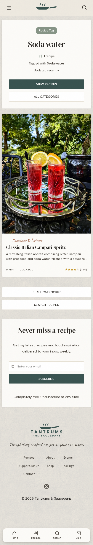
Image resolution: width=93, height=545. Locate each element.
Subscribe (46, 379)
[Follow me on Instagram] (46, 486)
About (50, 457)
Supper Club (27, 466)
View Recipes (46, 84)
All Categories (46, 97)
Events (68, 457)
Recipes (29, 457)
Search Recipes (46, 305)
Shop (50, 466)
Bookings (68, 466)
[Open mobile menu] (8, 8)
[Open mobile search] (84, 8)
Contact (29, 474)
